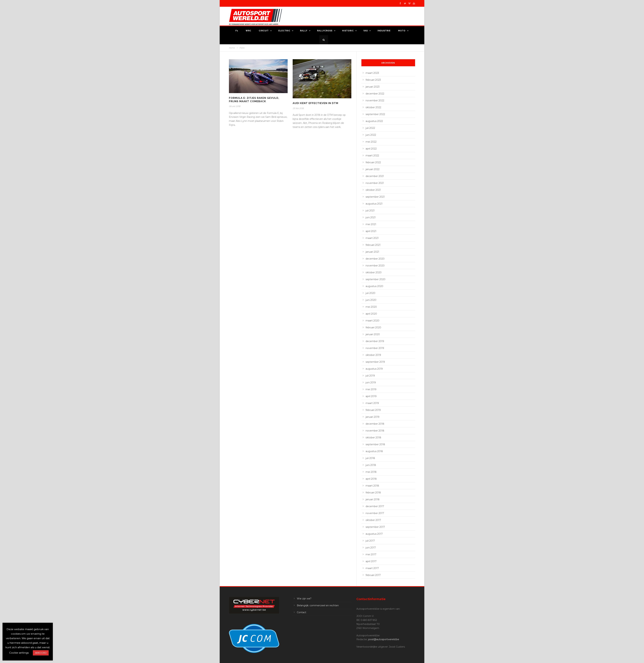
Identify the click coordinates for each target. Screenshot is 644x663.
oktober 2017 (373, 520)
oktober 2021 (373, 189)
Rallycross (324, 31)
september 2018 (375, 444)
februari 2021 (373, 244)
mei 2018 (371, 471)
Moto (402, 31)
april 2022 (371, 148)
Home (232, 48)
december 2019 (375, 341)
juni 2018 (371, 465)
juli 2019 (370, 375)
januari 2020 (373, 334)
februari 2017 (373, 575)
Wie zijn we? (304, 598)
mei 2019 (371, 389)
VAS (365, 31)
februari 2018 (373, 492)
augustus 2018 (374, 451)
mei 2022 (371, 141)
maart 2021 (372, 238)
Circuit (264, 31)
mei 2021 (371, 224)
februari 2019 (373, 410)
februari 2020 (373, 327)
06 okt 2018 (234, 106)
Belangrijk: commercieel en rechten (318, 605)
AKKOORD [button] (41, 652)
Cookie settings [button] (19, 652)
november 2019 (375, 348)
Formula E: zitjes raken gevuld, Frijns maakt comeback (254, 99)
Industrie (384, 31)
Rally (303, 31)
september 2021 (375, 196)
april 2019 (371, 396)
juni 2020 (371, 299)
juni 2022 (371, 134)
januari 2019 (372, 416)
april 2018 (371, 478)
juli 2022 (370, 128)
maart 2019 (372, 403)
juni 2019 (371, 382)
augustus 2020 (374, 286)
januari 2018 (373, 499)
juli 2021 (370, 210)
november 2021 (375, 183)
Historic (348, 31)
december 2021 (375, 176)
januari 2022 (373, 169)
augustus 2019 (374, 368)
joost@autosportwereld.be (383, 639)
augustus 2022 (374, 121)
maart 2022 (372, 155)
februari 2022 (373, 162)
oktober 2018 (373, 437)
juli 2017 (370, 540)
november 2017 (375, 513)
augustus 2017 (374, 533)
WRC (248, 31)
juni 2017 (371, 547)
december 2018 (375, 423)
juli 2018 (370, 458)
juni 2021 (371, 217)
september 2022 (375, 114)
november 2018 (375, 430)
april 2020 (371, 313)
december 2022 (375, 93)
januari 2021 (372, 251)
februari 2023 (373, 79)
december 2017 (375, 506)
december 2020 (375, 258)
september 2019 (375, 361)
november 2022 (375, 100)
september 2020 (375, 279)
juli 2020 (370, 293)
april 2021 (371, 231)
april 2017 (371, 561)
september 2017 (375, 526)
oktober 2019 (373, 354)
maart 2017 (372, 568)
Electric (284, 31)
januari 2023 (373, 86)
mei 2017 (371, 554)
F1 (236, 31)
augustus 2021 (374, 203)
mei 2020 (371, 306)
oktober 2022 (373, 107)
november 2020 (375, 265)
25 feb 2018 (298, 108)
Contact (301, 612)
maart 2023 (372, 72)
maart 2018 (372, 485)
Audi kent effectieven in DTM (315, 103)
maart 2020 (372, 320)
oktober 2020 (374, 272)
